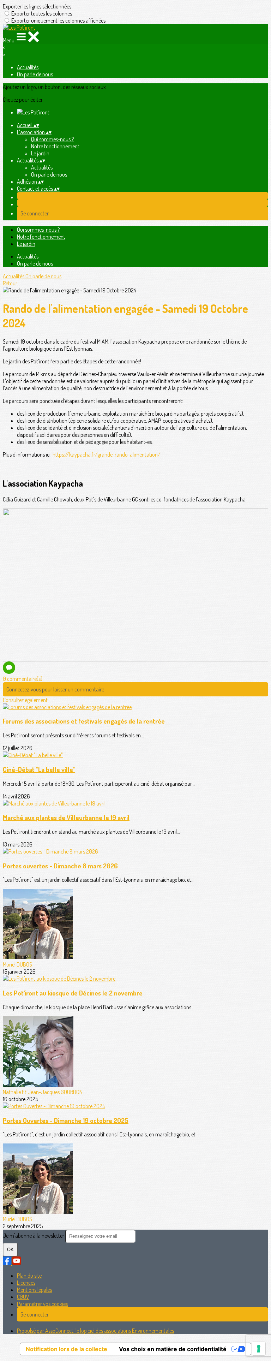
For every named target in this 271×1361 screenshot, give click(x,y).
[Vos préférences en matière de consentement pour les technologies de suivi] (258, 1348)
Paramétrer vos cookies (42, 1303)
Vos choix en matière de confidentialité (173, 1349)
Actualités (27, 67)
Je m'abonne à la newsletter (34, 1235)
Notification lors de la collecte (66, 1349)
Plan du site (29, 1275)
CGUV (23, 1296)
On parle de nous (35, 74)
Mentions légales (34, 1289)
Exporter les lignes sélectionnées (37, 6)
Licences (26, 1282)
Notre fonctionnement (55, 146)
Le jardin (40, 153)
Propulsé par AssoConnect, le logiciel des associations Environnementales (95, 1330)
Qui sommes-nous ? (52, 139)
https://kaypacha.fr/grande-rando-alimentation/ (107, 454)
